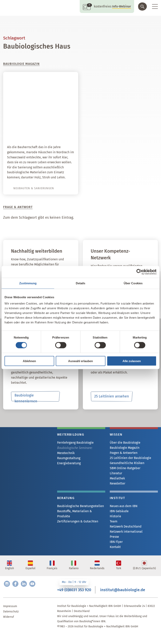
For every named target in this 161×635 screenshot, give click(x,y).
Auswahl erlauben (80, 360)
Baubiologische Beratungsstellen (80, 506)
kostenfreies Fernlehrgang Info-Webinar (27, 434)
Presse (114, 537)
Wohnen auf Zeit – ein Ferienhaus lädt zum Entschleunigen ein (51, 127)
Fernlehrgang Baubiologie (75, 442)
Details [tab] (80, 283)
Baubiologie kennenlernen (26, 397)
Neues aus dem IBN (123, 506)
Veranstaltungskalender (30, 451)
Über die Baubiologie (125, 442)
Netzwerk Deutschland (126, 526)
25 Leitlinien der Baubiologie (130, 458)
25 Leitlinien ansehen (111, 396)
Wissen (116, 434)
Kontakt (115, 547)
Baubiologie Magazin (124, 448)
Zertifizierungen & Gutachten (77, 521)
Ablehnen (29, 360)
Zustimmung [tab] (28, 283)
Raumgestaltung (68, 458)
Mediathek (117, 478)
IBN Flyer (116, 542)
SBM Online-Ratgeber (125, 468)
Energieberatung (69, 463)
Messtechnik (66, 453)
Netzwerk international (126, 531)
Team (113, 521)
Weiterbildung (70, 434)
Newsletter (117, 483)
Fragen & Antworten (123, 453)
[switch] (60, 345)
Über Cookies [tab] (133, 283)
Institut (117, 498)
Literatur (116, 473)
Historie (115, 516)
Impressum (10, 606)
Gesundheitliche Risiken (127, 463)
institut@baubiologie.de (122, 589)
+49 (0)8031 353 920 (74, 589)
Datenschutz (11, 611)
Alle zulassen (132, 360)
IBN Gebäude (119, 511)
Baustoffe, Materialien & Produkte (74, 513)
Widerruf (8, 616)
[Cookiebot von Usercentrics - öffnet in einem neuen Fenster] (139, 272)
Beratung (66, 498)
